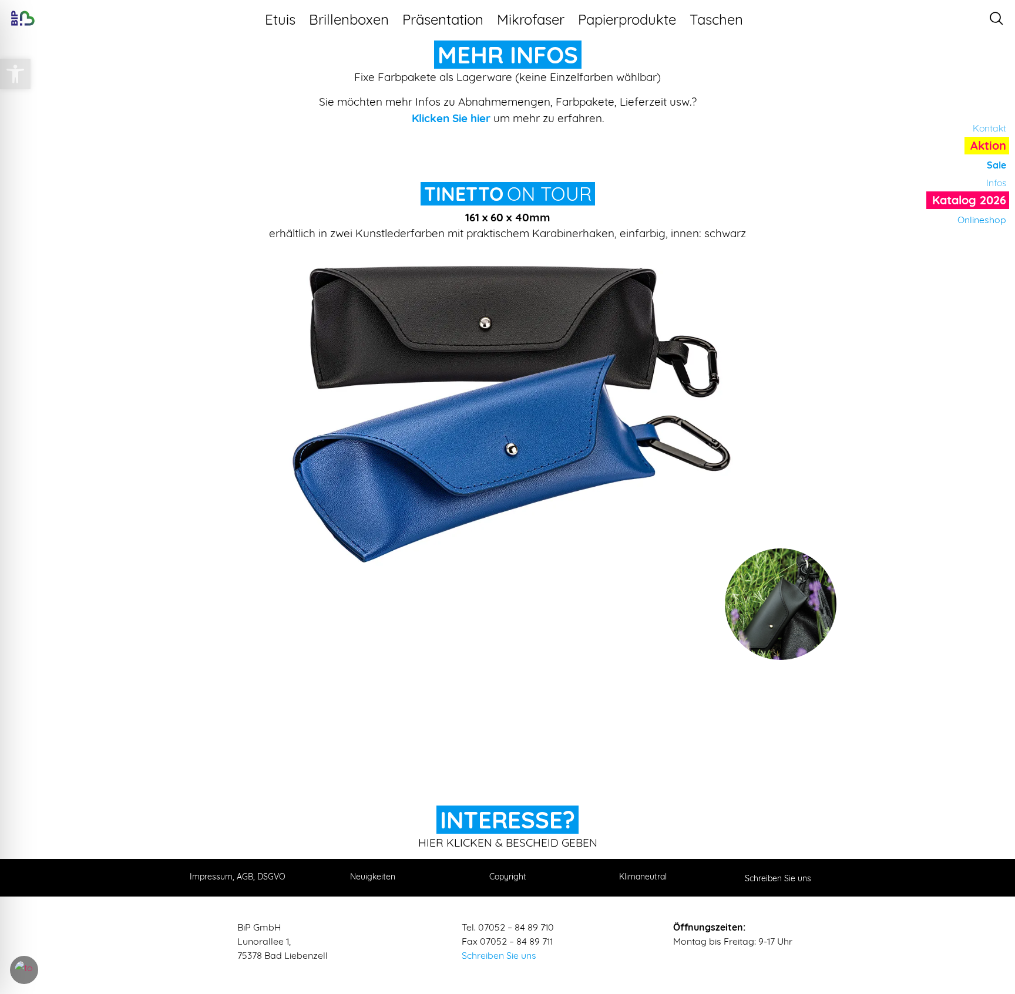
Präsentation (442, 19)
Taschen (716, 19)
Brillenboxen (349, 19)
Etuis (280, 19)
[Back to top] (994, 923)
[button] (15, 74)
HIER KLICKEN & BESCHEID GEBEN (507, 842)
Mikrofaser (530, 19)
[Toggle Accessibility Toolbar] (24, 970)
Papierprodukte (627, 19)
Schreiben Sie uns (499, 955)
